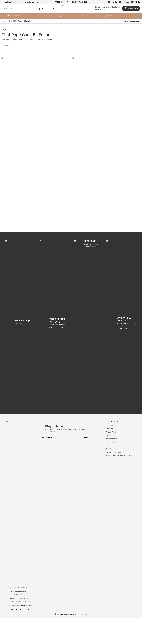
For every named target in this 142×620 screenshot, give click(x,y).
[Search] (34, 8)
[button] (112, 2)
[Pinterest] (45, 8)
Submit (86, 437)
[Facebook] (39, 8)
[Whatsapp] (47, 8)
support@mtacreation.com (30, 2)
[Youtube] (54, 8)
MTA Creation (66, 614)
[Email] (51, 8)
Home (5, 21)
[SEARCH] (138, 45)
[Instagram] (42, 8)
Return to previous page (130, 21)
